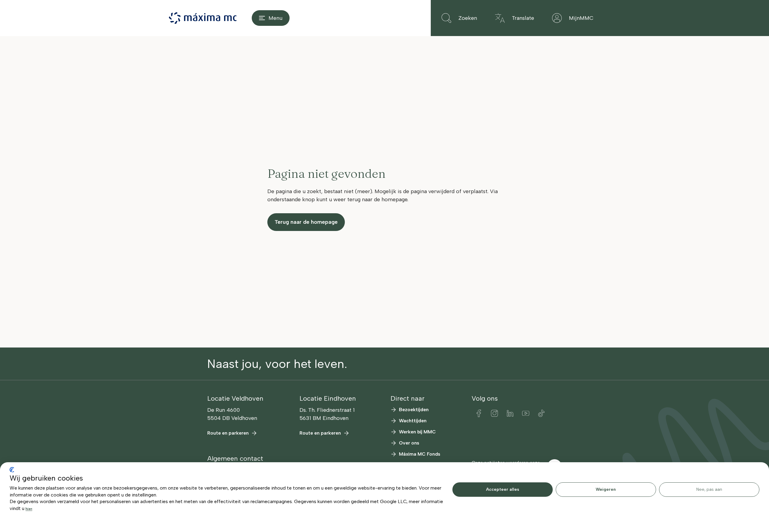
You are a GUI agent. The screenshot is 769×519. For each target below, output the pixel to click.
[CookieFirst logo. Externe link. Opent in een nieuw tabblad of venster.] (12, 469)
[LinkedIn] (510, 413)
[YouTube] (525, 413)
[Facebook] (479, 413)
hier (29, 509)
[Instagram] (494, 413)
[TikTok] (541, 413)
